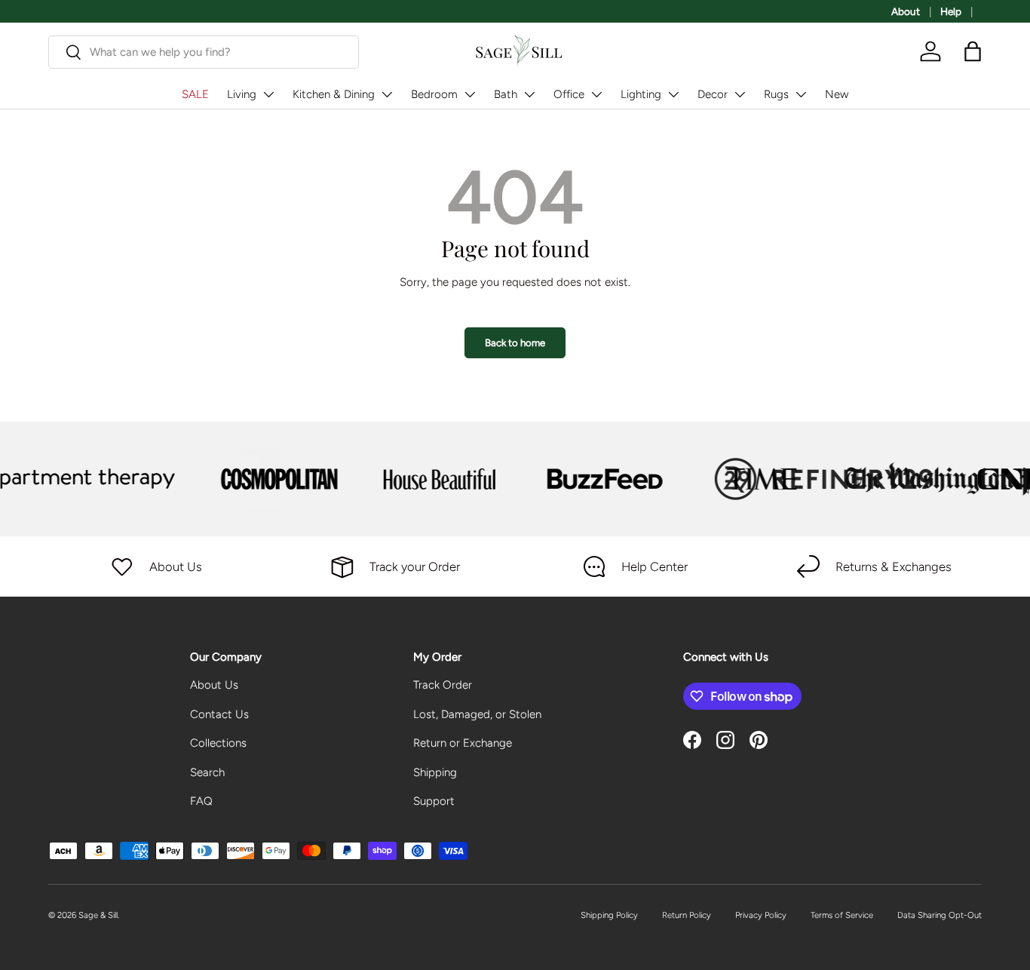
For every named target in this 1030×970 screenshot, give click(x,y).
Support (434, 801)
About (905, 11)
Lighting (641, 94)
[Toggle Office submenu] (596, 94)
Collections (218, 743)
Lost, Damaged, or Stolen (477, 714)
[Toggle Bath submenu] (529, 94)
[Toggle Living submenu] (268, 94)
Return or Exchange (462, 743)
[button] (972, 51)
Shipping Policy (609, 915)
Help (950, 11)
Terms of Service (842, 915)
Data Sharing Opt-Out (939, 915)
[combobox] (203, 52)
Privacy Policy (760, 915)
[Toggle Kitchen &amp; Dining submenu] (387, 94)
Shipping (435, 772)
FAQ (201, 801)
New (836, 94)
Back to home (515, 342)
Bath (505, 94)
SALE (195, 94)
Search (207, 772)
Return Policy (686, 915)
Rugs (776, 94)
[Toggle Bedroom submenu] (470, 94)
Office (568, 94)
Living (241, 94)
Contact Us (219, 714)
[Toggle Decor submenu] (740, 94)
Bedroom (434, 94)
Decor (712, 94)
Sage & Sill (98, 915)
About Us (214, 685)
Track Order (442, 685)
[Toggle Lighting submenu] (673, 94)
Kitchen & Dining (334, 94)
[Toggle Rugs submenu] (801, 94)
